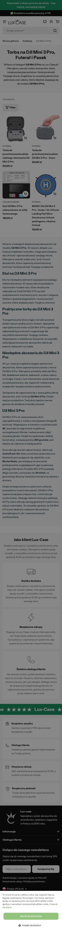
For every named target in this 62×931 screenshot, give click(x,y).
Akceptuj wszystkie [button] (31, 916)
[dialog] (31, 911)
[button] (31, 925)
